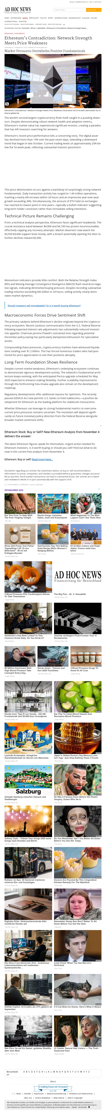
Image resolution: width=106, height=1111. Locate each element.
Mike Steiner (59, 1098)
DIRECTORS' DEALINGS (54, 24)
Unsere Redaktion (42, 1098)
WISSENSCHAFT (75, 18)
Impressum (39, 1093)
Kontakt (27, 1093)
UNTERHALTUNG (60, 18)
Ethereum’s (9, 34)
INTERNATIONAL (11, 21)
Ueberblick (41, 28)
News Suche (92, 10)
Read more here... (42, 459)
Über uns (28, 1098)
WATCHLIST (98, 2)
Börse (33, 28)
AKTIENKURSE (15, 18)
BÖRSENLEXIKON (81, 2)
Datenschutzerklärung (56, 1093)
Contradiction (19, 34)
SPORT (50, 18)
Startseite (25, 28)
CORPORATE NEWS (41, 24)
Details (74, 1107)
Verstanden (82, 1107)
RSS (91, 2)
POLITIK (43, 18)
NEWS (7, 18)
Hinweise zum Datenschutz (81, 1093)
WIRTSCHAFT (34, 18)
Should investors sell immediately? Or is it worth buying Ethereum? (44, 305)
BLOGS (72, 2)
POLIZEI (94, 18)
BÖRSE (25, 18)
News (18, 1093)
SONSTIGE (23, 21)
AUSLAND (86, 18)
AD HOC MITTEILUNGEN (12, 24)
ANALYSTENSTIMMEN (27, 24)
